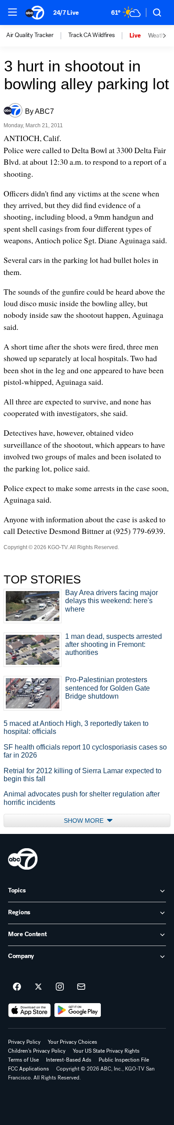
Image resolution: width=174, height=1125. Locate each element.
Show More (84, 820)
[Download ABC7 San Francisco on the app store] (29, 1010)
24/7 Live (66, 12)
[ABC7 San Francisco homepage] (34, 12)
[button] (12, 12)
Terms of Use (23, 1059)
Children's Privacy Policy (37, 1051)
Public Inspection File (124, 1059)
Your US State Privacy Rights (106, 1051)
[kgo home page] (22, 859)
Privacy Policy (24, 1042)
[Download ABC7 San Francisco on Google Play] (77, 1010)
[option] (37, 35)
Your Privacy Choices (72, 1042)
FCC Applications (28, 1068)
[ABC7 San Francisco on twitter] (38, 987)
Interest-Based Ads (68, 1059)
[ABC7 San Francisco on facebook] (17, 987)
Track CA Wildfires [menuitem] (91, 35)
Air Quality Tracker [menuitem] (30, 35)
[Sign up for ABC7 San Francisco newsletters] (81, 987)
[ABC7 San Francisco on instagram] (60, 987)
